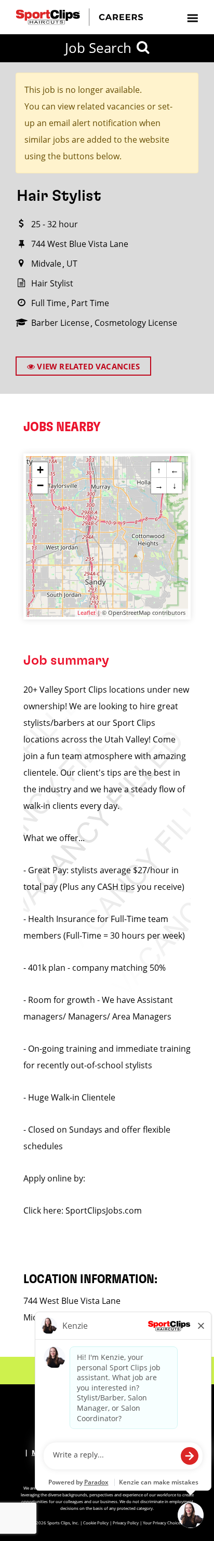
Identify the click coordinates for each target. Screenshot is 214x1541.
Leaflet (86, 612)
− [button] (40, 485)
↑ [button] (159, 470)
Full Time (48, 303)
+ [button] (40, 469)
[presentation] (192, 17)
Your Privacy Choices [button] (162, 1522)
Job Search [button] (98, 47)
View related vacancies (87, 366)
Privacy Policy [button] (126, 1522)
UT (71, 263)
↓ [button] (174, 485)
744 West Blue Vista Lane (79, 244)
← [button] (174, 470)
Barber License (60, 322)
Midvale (46, 263)
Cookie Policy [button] (96, 1522)
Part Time (90, 303)
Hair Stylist (52, 283)
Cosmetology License (136, 322)
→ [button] (159, 485)
